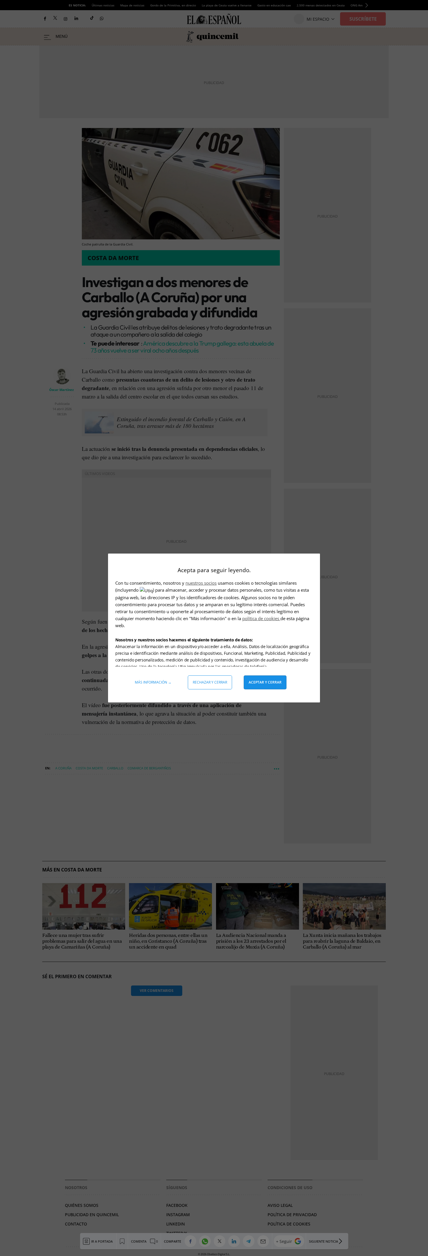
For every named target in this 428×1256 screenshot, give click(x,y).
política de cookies (261, 618)
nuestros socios (201, 583)
